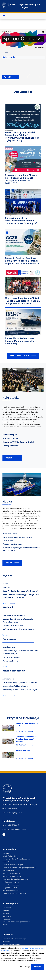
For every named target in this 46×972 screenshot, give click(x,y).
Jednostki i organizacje (11, 885)
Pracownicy (9, 639)
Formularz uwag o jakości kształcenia (19, 682)
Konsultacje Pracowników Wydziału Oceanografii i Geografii (26, 739)
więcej (9, 458)
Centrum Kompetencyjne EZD (14, 893)
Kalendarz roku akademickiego (14, 939)
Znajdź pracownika (10, 888)
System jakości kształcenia (15, 686)
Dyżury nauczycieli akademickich (18, 629)
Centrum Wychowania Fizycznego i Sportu (19, 868)
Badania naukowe (10, 534)
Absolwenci (7, 916)
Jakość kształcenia (13, 670)
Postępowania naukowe (13, 544)
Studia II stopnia (10, 438)
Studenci (7, 607)
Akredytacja (8, 679)
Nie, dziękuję (25, 967)
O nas (5, 583)
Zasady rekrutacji (10, 445)
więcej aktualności (19, 356)
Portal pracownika (10, 657)
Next (37, 77)
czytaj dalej (21, 731)
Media (5, 924)
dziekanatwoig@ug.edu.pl (12, 813)
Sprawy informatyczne (13, 625)
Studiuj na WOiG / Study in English (18, 442)
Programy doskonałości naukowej (16, 879)
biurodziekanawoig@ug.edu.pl (14, 829)
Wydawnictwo (8, 870)
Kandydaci (7, 908)
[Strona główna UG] (8, 4)
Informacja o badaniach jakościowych (20, 690)
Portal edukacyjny (11, 661)
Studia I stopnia (9, 434)
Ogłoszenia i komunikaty (13, 615)
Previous (29, 77)
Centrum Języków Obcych (13, 865)
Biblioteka (6, 862)
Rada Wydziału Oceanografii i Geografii (20, 591)
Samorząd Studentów (11, 873)
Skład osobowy (9, 647)
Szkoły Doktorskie (10, 856)
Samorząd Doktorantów (12, 876)
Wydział (7, 575)
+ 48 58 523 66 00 (12, 809)
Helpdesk (6, 942)
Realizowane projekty (11, 882)
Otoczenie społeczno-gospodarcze (16, 922)
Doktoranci (7, 913)
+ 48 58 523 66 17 (12, 825)
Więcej (7, 77)
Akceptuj (37, 967)
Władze (6, 587)
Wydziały (6, 853)
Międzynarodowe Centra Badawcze (16, 859)
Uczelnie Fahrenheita (11, 891)
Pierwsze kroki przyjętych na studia (27, 724)
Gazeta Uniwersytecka (11, 944)
